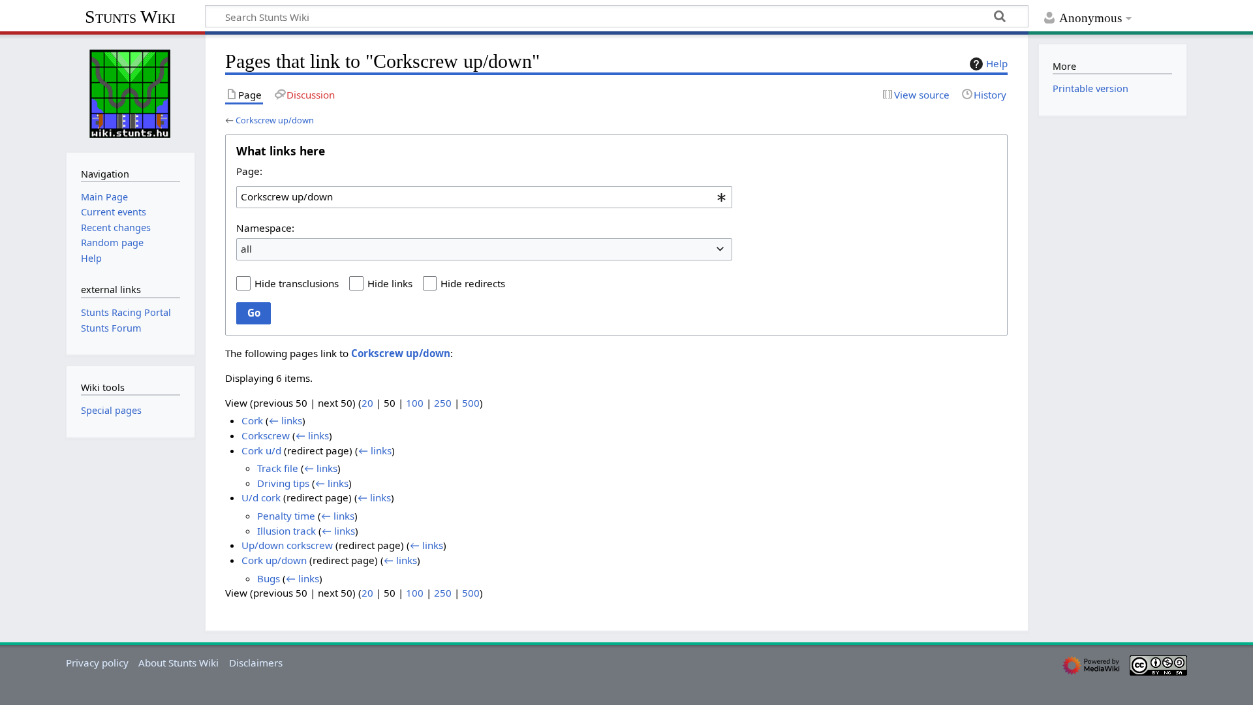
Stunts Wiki (130, 17)
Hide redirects (473, 283)
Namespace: (265, 227)
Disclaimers (256, 662)
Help (997, 63)
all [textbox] (246, 248)
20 (367, 402)
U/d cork (261, 497)
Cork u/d (261, 450)
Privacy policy (97, 662)
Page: (249, 171)
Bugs (268, 578)
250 (443, 402)
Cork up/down (274, 560)
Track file (277, 468)
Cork (252, 420)
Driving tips (283, 483)
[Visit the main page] (130, 92)
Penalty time (286, 515)
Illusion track (286, 530)
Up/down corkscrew (287, 545)
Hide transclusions (297, 283)
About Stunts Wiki (178, 662)
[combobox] (484, 197)
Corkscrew (265, 435)
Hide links (389, 283)
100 (415, 402)
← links (285, 420)
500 (471, 402)
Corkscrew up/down (275, 120)
